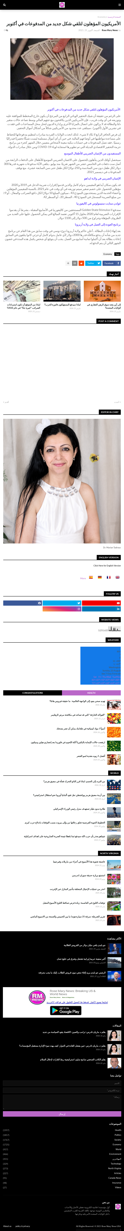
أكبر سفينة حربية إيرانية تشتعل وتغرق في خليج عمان (81, 958)
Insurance (62, 1182)
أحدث (116, 402)
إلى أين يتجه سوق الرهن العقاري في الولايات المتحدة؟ (104, 306)
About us (7, 1226)
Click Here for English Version (107, 565)
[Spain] (90, 578)
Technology (62, 1163)
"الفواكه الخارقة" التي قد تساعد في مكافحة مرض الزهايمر (78, 714)
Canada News (62, 1178)
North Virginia (62, 1168)
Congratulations (32, 693)
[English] (116, 578)
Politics (62, 1135)
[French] (107, 578)
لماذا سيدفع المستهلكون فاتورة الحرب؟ (62, 304)
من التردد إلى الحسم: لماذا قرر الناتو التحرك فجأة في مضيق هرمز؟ (74, 781)
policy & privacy (23, 1226)
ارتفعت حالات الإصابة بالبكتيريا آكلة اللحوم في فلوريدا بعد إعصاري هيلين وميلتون (68, 742)
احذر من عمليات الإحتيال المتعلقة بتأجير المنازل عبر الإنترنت (77, 889)
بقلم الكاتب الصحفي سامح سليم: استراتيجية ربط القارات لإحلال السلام (73, 1059)
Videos (62, 1187)
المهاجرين (62, 1159)
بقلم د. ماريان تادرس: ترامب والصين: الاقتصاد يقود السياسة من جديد (74, 1032)
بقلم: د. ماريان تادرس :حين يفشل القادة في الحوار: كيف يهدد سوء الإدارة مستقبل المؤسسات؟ (62, 1045)
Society (62, 1139)
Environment (62, 1154)
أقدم (7, 402)
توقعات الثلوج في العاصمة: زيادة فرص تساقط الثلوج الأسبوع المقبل (74, 902)
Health (91, 693)
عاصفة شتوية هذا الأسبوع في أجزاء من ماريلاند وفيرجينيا (79, 861)
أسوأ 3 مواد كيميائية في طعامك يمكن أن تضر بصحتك (81, 728)
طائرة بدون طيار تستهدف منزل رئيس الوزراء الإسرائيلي (79, 808)
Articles (62, 1173)
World (62, 1149)
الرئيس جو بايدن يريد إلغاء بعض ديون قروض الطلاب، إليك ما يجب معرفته (72, 972)
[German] (99, 578)
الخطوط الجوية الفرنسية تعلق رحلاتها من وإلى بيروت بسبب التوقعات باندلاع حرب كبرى (65, 822)
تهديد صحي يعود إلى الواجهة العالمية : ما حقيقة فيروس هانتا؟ (77, 701)
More (83, 578)
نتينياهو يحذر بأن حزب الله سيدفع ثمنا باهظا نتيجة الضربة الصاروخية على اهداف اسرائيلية (64, 836)
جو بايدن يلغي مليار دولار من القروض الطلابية (85, 945)
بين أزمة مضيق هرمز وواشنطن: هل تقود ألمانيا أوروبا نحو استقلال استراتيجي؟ (69, 795)
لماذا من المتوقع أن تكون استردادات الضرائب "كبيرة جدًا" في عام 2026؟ (23, 306)
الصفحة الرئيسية (114, 17)
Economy (102, 17)
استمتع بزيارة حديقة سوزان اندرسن (88, 875)
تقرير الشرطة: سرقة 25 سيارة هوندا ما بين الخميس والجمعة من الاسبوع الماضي (67, 916)
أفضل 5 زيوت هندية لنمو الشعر (91, 756)
